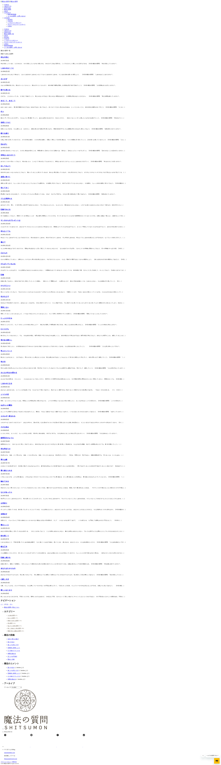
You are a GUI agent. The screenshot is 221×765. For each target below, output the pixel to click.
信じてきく (5, 188)
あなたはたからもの (8, 568)
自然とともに (6, 122)
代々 (2, 112)
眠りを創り (5, 133)
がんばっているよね (8, 264)
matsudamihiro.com (9, 752)
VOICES (10, 21)
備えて (3, 242)
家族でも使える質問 (13, 620)
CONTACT (7, 12)
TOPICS (6, 4)
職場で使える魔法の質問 (14, 631)
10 (7, 604)
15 (10, 604)
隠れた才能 (11, 659)
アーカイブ (7, 687)
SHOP (6, 11)
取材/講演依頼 (12, 14)
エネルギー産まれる (8, 416)
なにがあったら (6, 492)
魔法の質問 (7, 9)
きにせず (4, 79)
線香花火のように (7, 438)
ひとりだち (5, 329)
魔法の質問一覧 (9, 34)
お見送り (4, 503)
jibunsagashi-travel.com (10, 759)
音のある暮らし (6, 340)
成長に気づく (6, 177)
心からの (4, 253)
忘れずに (4, 144)
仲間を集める (12, 653)
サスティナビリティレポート (17, 24)
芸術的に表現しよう (14, 648)
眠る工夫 (4, 547)
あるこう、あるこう (8, 101)
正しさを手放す (12, 656)
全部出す (4, 514)
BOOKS (10, 19)
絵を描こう (5, 536)
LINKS (10, 26)
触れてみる (5, 481)
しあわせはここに (7, 68)
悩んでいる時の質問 (13, 626)
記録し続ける (6, 557)
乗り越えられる (6, 470)
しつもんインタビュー (14, 22)
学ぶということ (6, 351)
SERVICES (7, 7)
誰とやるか (11, 642)
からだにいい (6, 285)
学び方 (3, 362)
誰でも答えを (6, 90)
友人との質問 (11, 618)
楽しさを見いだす (13, 645)
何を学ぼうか (6, 449)
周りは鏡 (4, 459)
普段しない (5, 307)
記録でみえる (6, 209)
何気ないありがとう (8, 155)
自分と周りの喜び (13, 639)
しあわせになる (6, 383)
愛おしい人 (5, 525)
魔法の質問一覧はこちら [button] (11, 607)
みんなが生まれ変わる (9, 373)
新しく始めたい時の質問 (14, 628)
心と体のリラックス (14, 650)
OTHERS (7, 18)
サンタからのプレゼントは (10, 220)
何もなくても (6, 231)
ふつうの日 (5, 394)
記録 (2, 275)
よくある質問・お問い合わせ (17, 16)
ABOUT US (7, 6)
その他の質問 (11, 615)
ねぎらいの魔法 (6, 405)
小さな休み (5, 427)
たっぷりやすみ (6, 318)
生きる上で (5, 296)
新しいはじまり (6, 590)
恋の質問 (10, 623)
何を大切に (5, 57)
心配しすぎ (5, 579)
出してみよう (6, 166)
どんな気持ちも (6, 198)
